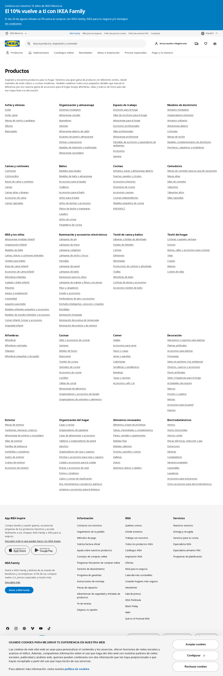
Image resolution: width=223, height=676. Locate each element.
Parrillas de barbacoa (16, 446)
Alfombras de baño (123, 277)
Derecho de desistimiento (91, 568)
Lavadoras (172, 473)
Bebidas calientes (122, 446)
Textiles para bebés (15, 260)
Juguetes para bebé (15, 303)
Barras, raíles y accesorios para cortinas (188, 250)
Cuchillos (63, 377)
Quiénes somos (133, 525)
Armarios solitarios (177, 120)
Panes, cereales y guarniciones (129, 435)
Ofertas (129, 562)
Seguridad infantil (14, 325)
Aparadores (65, 120)
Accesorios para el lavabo (72, 181)
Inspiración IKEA (133, 556)
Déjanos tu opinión (87, 609)
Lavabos (63, 213)
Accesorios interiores (124, 181)
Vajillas (116, 340)
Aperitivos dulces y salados (127, 467)
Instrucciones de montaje (90, 581)
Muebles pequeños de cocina (128, 203)
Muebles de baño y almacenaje (75, 176)
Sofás (8, 109)
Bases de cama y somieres (19, 181)
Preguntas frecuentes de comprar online (98, 562)
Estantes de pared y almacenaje (76, 136)
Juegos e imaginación (16, 293)
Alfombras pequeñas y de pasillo (22, 356)
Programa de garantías (89, 575)
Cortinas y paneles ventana (181, 239)
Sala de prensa (133, 593)
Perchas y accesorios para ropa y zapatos (81, 457)
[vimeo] (32, 628)
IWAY (127, 612)
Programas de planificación (187, 556)
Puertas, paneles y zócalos (127, 176)
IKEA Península (133, 600)
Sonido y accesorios (69, 293)
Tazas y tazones (121, 377)
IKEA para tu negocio (92, 33)
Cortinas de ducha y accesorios (129, 282)
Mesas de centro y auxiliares (20, 120)
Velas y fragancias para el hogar (184, 377)
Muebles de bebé (14, 250)
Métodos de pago (86, 537)
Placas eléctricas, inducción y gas (184, 440)
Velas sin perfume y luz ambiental (185, 361)
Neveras (171, 451)
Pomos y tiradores (69, 473)
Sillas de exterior (13, 440)
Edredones (118, 255)
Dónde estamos (134, 531)
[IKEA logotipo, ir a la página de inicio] (12, 44)
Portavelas (173, 356)
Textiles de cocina (68, 361)
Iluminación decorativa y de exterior (78, 325)
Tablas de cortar (67, 383)
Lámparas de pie (68, 239)
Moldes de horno (68, 350)
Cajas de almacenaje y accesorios (77, 435)
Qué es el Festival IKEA (137, 618)
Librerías (63, 125)
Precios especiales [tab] (136, 52)
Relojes (171, 399)
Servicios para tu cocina (185, 537)
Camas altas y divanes (17, 192)
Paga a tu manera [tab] (162, 52)
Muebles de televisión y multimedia (77, 147)
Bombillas (64, 309)
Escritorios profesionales (126, 125)
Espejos (171, 410)
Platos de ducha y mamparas (74, 208)
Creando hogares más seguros (141, 581)
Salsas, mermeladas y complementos (133, 430)
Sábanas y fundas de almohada (129, 239)
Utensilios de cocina (69, 367)
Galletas (117, 457)
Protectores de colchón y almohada (132, 266)
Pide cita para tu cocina (115, 33)
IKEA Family (75, 33)
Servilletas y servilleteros (126, 367)
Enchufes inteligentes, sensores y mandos (81, 303)
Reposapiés (11, 131)
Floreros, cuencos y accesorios (183, 367)
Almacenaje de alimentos (72, 388)
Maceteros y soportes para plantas (186, 340)
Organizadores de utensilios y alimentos (80, 399)
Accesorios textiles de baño (128, 287)
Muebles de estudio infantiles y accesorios (27, 314)
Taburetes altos (175, 192)
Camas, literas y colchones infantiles (24, 255)
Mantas (171, 266)
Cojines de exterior (15, 462)
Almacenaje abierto (177, 125)
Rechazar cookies (196, 666)
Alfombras (10, 340)
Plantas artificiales (177, 345)
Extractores (173, 446)
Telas (170, 255)
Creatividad (11, 298)
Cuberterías (119, 361)
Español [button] (210, 33)
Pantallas (64, 260)
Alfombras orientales (16, 345)
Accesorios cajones (123, 192)
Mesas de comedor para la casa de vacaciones (192, 170)
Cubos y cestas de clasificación (75, 478)
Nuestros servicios (183, 525)
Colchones (10, 170)
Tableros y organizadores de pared (77, 440)
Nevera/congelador (177, 462)
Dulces (116, 462)
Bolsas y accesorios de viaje (74, 467)
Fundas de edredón (123, 244)
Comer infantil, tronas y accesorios (23, 320)
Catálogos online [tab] (64, 52)
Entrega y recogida (183, 531)
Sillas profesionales (123, 131)
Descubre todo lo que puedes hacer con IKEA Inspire (33, 541)
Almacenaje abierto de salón (74, 131)
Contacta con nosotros (89, 525)
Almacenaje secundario (71, 152)
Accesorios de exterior (17, 467)
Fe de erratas (84, 603)
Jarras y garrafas (122, 356)
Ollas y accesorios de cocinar (74, 340)
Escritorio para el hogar (125, 109)
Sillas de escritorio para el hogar (130, 115)
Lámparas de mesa (69, 244)
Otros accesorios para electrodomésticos (189, 484)
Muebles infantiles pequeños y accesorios (27, 309)
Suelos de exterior (14, 457)
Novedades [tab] (85, 52)
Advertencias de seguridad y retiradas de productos (98, 595)
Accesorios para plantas (180, 350)
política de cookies (77, 669)
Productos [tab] (17, 52)
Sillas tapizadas (175, 197)
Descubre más (12, 582)
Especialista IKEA (182, 544)
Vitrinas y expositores (70, 142)
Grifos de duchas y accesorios (75, 203)
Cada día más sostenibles (138, 575)
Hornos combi (174, 435)
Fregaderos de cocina (70, 224)
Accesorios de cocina (70, 372)
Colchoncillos (12, 176)
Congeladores (174, 457)
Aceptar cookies (196, 644)
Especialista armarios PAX (186, 550)
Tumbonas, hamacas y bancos (21, 430)
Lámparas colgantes (70, 250)
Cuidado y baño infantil (17, 282)
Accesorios (119, 150)
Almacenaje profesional (125, 136)
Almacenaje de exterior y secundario (24, 435)
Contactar (155, 33)
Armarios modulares (178, 109)
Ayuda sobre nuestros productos (94, 550)
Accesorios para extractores (182, 478)
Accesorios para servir (124, 345)
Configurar (193, 655)
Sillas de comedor (176, 181)
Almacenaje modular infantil (20, 239)
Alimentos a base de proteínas (129, 424)
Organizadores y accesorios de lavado (79, 394)
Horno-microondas (177, 430)
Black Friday (131, 606)
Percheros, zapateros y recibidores (185, 147)
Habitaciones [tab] (41, 52)
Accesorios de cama (15, 197)
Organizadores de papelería (73, 430)
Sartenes (64, 345)
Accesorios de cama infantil (19, 271)
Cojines (171, 260)
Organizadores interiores (180, 115)
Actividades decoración (179, 383)
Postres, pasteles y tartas (127, 451)
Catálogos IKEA (133, 550)
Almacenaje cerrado (69, 115)
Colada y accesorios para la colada (77, 462)
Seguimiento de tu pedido (90, 531)
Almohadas (119, 260)
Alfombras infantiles (15, 277)
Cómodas (172, 131)
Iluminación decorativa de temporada (79, 320)
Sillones (9, 125)
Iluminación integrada (70, 314)
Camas (8, 187)
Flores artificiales (176, 372)
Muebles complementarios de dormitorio (189, 142)
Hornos (171, 424)
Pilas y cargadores (68, 287)
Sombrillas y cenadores (17, 451)
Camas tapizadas (14, 203)
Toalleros (64, 187)
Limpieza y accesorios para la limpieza (79, 489)
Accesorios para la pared (180, 404)
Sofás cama (11, 115)
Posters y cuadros (177, 394)
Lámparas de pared (69, 266)
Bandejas (118, 372)
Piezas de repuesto (87, 587)
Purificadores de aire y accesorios (77, 298)
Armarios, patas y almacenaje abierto (133, 170)
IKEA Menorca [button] (16, 33)
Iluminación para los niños (73, 277)
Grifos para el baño (69, 197)
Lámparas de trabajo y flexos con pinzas (80, 282)
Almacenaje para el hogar (126, 120)
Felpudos (10, 350)
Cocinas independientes (125, 197)
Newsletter (131, 587)
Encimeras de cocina (124, 187)
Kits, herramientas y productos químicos (80, 484)
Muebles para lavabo (70, 170)
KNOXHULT (119, 208)
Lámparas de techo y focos (73, 255)
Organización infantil (16, 244)
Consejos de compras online (92, 556)
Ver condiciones (13, 23)
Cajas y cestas (66, 424)
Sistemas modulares (70, 109)
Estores (171, 244)
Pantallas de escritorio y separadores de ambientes (134, 143)
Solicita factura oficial (88, 544)
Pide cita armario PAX (138, 33)
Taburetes (172, 187)
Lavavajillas (173, 467)
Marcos (171, 388)
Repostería (65, 356)
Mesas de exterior (14, 424)
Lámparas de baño (69, 271)
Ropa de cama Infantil (16, 266)
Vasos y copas (120, 350)
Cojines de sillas (175, 271)
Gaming (117, 156)
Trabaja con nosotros (136, 537)
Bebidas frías (120, 440)
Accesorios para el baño (72, 192)
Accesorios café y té (124, 383)
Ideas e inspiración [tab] (108, 52)
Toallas (117, 271)
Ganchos (63, 446)
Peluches (9, 287)
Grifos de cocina (67, 219)
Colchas (117, 250)
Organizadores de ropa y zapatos (77, 451)
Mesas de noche (176, 136)
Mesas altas (173, 176)
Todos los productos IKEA (139, 544)
